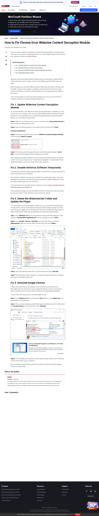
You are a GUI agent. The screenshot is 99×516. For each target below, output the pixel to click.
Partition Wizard (15, 6)
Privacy (55, 507)
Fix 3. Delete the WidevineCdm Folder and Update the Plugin (33, 70)
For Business (23, 10)
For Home (11, 10)
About (90, 6)
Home (6, 38)
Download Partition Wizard (88, 10)
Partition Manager (41, 492)
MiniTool (31, 54)
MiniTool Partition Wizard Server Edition (11, 495)
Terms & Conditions (47, 507)
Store (3, 10)
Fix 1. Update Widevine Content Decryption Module (30, 65)
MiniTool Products (73, 6)
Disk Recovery (40, 497)
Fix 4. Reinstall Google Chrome (24, 73)
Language (90, 496)
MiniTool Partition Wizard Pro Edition (10, 492)
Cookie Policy (70, 514)
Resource (42, 10)
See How (75, 2)
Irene (8, 47)
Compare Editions (6, 500)
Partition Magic (14, 38)
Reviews (64, 495)
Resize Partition (41, 489)
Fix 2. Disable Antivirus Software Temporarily (29, 68)
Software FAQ (65, 489)
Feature (32, 10)
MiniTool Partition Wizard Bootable (10, 497)
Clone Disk (39, 500)
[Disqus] (35, 413)
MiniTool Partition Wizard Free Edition (11, 489)
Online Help (64, 492)
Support (84, 6)
